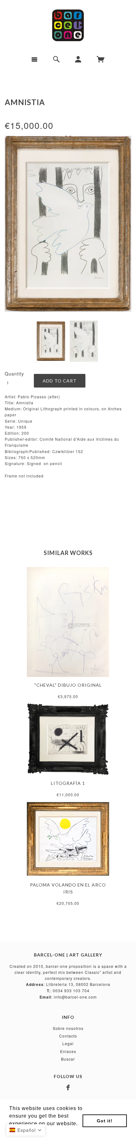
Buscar (68, 1059)
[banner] (67, 25)
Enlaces (68, 1051)
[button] (25, 1130)
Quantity (14, 373)
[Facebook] (68, 1087)
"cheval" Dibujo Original (68, 685)
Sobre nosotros (68, 1028)
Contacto (68, 1035)
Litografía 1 (68, 783)
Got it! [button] (105, 1120)
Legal (68, 1043)
